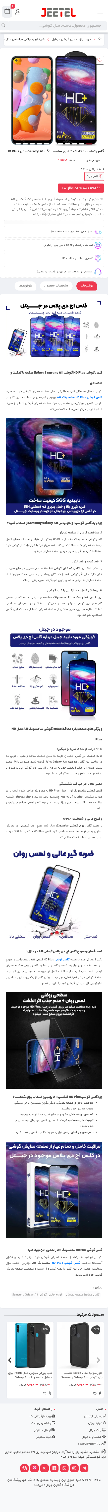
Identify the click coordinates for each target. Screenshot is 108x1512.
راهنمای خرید (43, 1409)
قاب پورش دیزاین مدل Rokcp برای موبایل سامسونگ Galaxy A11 (30, 1375)
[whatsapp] (64, 1468)
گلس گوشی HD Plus (66, 1263)
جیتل (99, 1409)
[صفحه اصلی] (100, 39)
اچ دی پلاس (92, 161)
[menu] (100, 12)
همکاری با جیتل (92, 1437)
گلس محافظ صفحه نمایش (83, 1294)
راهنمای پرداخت (41, 1423)
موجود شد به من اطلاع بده (79, 188)
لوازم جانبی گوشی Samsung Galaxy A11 (37, 1294)
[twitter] (44, 1468)
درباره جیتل (95, 1423)
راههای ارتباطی (93, 1416)
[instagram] (74, 1468)
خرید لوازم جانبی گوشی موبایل (71, 39)
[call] (24, 1468)
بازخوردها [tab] (25, 285)
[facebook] (54, 1468)
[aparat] (34, 1468)
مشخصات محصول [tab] (56, 285)
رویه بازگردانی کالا (40, 1416)
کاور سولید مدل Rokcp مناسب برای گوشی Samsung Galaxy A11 (81, 1375)
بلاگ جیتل (95, 1430)
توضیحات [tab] (86, 285)
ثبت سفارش (43, 1437)
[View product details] (100, 1394)
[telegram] (84, 1468)
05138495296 (88, 1444)
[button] (98, 1359)
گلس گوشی (62, 959)
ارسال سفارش (42, 1430)
